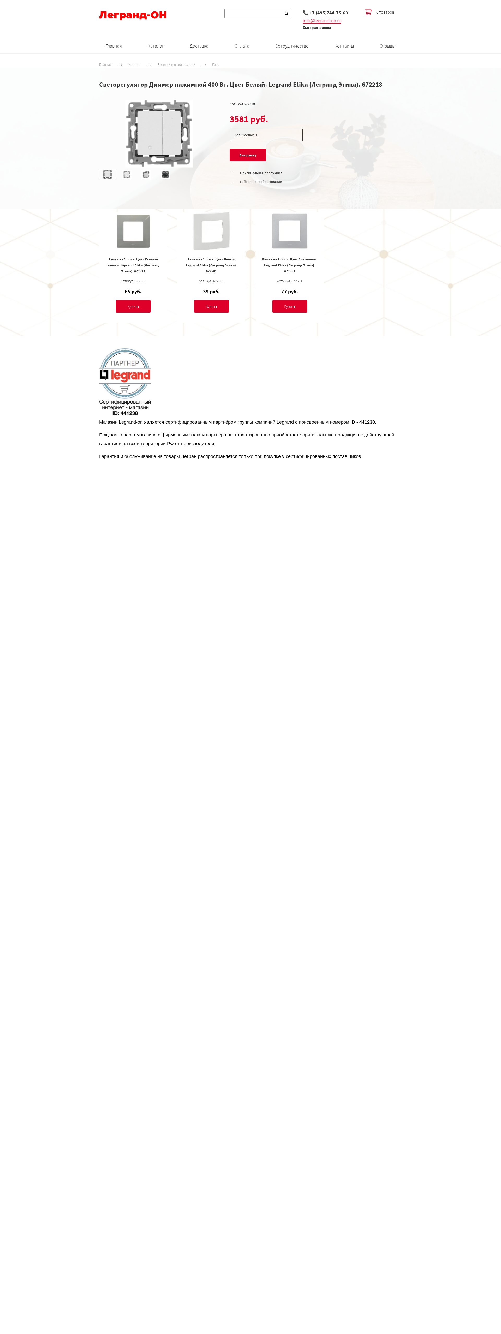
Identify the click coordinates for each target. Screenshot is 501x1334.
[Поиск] (286, 13)
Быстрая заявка (317, 27)
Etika (215, 64)
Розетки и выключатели (176, 64)
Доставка (199, 46)
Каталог (156, 46)
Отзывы (387, 46)
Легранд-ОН (133, 15)
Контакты (344, 46)
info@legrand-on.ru (322, 20)
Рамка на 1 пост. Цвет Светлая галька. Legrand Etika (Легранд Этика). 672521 (133, 265)
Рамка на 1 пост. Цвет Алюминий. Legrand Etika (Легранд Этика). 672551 (289, 265)
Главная (114, 46)
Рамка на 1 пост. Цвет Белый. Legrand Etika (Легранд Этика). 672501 (211, 265)
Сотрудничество (292, 46)
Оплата (242, 46)
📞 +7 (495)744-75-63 (325, 13)
